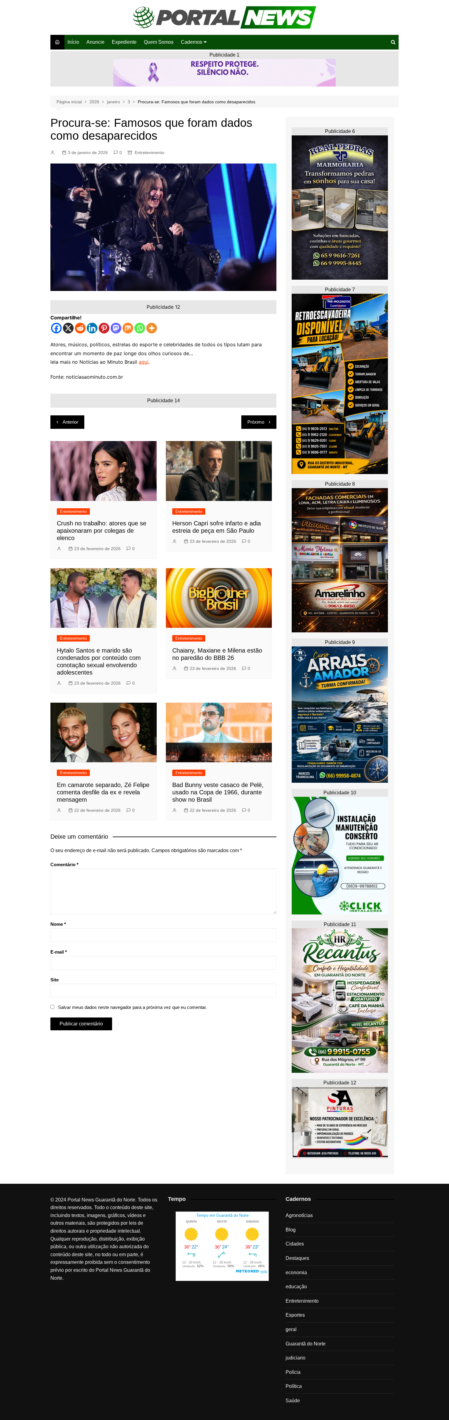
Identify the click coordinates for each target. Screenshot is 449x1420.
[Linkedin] (92, 328)
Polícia (293, 1372)
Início (73, 42)
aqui (143, 362)
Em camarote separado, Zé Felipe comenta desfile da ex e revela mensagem (103, 792)
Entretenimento (149, 152)
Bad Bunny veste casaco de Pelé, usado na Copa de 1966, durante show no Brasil (218, 792)
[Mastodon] (116, 328)
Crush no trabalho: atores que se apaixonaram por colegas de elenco (101, 530)
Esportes (295, 1315)
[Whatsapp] (139, 328)
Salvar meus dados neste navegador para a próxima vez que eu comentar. (132, 1007)
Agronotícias (299, 1215)
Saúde (293, 1400)
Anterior (70, 422)
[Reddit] (80, 328)
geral (291, 1329)
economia (296, 1272)
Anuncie (95, 42)
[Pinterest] (104, 328)
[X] (68, 328)
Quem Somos (158, 42)
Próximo (255, 422)
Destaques (297, 1258)
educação (296, 1286)
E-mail (58, 952)
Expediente (124, 42)
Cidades (295, 1243)
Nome (58, 924)
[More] (151, 328)
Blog (291, 1229)
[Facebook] (56, 328)
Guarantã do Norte (306, 1343)
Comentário (64, 864)
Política (294, 1386)
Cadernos (191, 42)
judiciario (295, 1357)
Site (54, 979)
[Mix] (127, 328)
